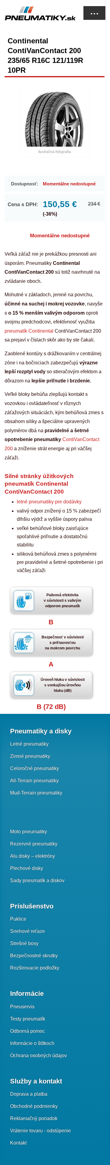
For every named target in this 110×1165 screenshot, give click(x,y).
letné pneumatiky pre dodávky (49, 501)
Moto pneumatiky (28, 831)
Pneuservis (22, 1006)
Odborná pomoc (27, 1031)
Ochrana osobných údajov (38, 1055)
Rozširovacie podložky (34, 967)
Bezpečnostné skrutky (34, 955)
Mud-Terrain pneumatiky (36, 792)
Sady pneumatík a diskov (37, 880)
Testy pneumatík (27, 1018)
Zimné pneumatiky (30, 756)
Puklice (18, 919)
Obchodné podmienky (34, 1106)
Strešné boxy (24, 943)
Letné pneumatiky (29, 744)
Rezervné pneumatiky (33, 843)
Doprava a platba (28, 1094)
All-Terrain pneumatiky (34, 780)
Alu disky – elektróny (32, 856)
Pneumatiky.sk (35, 13)
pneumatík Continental (29, 331)
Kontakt (18, 1142)
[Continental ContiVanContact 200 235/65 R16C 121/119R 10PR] (54, 119)
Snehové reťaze (27, 931)
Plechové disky (26, 868)
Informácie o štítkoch (32, 1043)
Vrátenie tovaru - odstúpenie (40, 1130)
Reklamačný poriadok (33, 1118)
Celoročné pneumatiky (34, 768)
